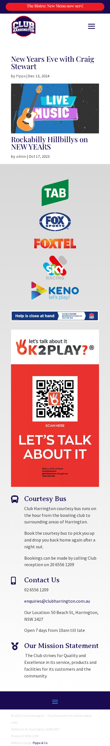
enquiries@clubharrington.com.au (57, 601)
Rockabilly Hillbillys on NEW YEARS (49, 143)
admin (21, 156)
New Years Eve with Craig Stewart (52, 62)
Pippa (21, 75)
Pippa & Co (40, 743)
